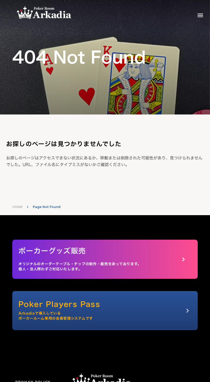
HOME (17, 207)
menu (200, 15)
